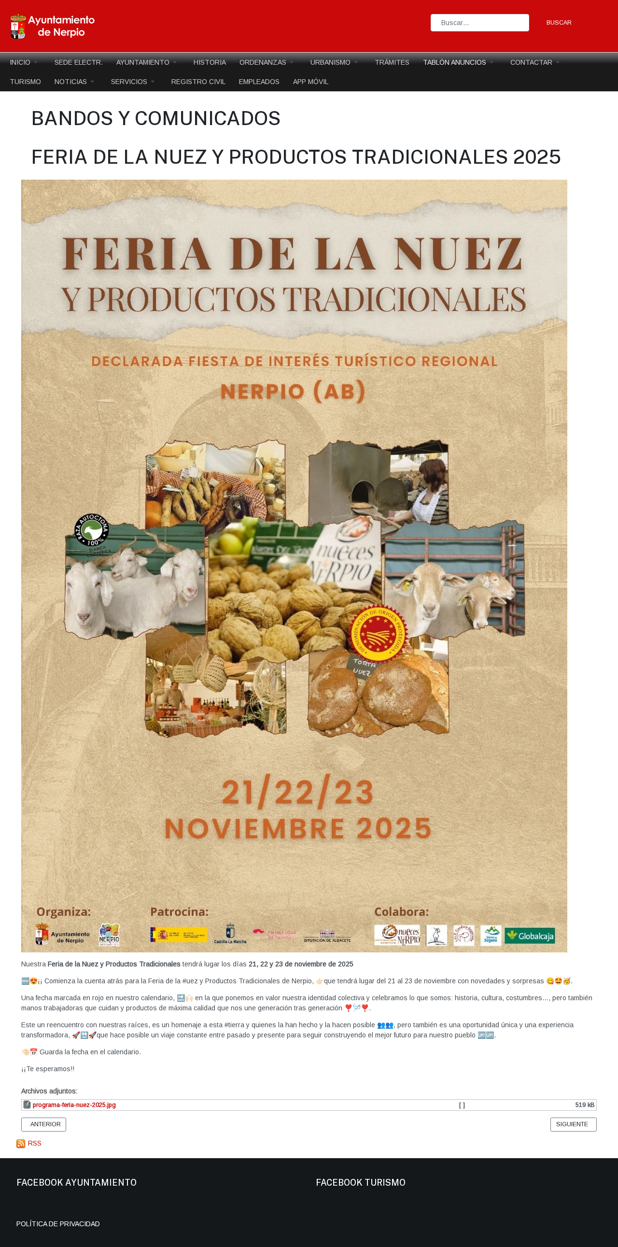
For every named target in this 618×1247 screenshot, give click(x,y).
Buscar (559, 22)
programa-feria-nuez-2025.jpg (73, 1105)
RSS (34, 1143)
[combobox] (480, 22)
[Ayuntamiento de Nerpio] (53, 25)
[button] (25, 62)
